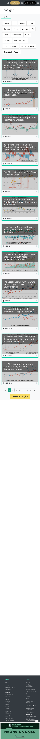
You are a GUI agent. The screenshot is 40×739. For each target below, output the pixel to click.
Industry (7, 40)
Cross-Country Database (10, 688)
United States (9, 694)
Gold (27, 35)
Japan (16, 29)
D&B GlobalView (31, 716)
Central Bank (9, 718)
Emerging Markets (8, 712)
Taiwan (22, 23)
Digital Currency (27, 46)
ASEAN (25, 29)
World (7, 683)
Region (7, 692)
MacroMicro (4, 3)
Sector (28, 683)
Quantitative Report (11, 52)
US (14, 23)
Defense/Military (31, 691)
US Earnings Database (30, 709)
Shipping (28, 694)
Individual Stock (31, 706)
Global (6, 23)
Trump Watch (9, 720)
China (31, 23)
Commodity (16, 35)
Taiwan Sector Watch (30, 702)
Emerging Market (10, 46)
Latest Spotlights (20, 396)
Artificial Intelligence (29, 685)
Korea (7, 706)
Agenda (8, 716)
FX (33, 29)
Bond (6, 35)
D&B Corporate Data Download (31, 719)
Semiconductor (31, 689)
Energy (28, 696)
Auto (27, 699)
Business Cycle (20, 40)
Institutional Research (30, 713)
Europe (7, 29)
